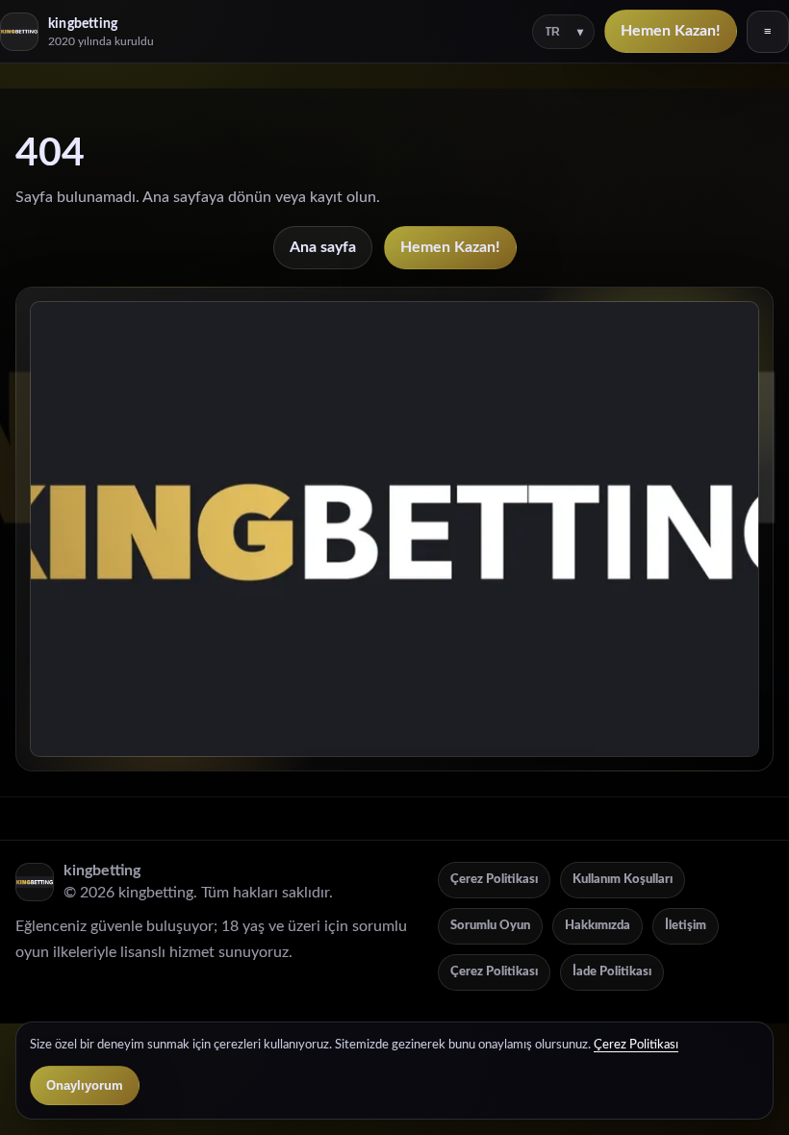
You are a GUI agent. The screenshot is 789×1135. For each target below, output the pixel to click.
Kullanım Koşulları (623, 879)
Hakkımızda (597, 926)
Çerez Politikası (494, 879)
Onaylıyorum (84, 1085)
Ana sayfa (323, 247)
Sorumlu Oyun (490, 926)
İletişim (685, 926)
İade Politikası (612, 972)
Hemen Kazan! (671, 30)
